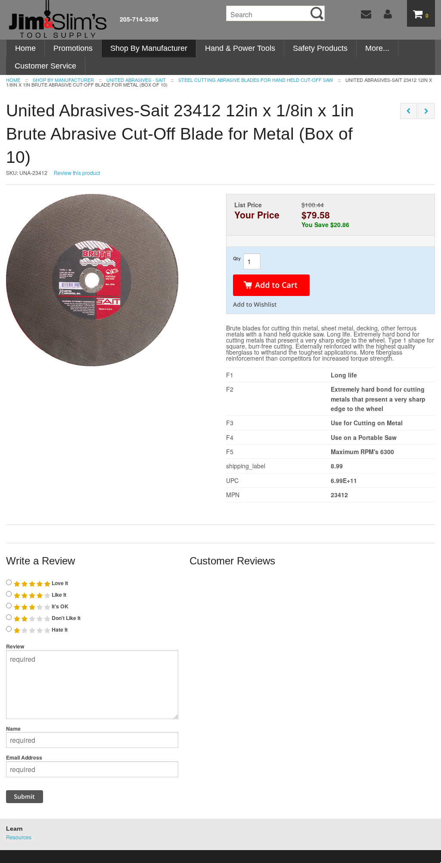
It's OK (59, 606)
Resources (18, 837)
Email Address (24, 757)
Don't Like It (65, 618)
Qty (237, 258)
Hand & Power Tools (240, 48)
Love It (59, 583)
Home (25, 48)
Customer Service (45, 66)
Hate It (59, 629)
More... (377, 48)
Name (13, 728)
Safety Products (320, 48)
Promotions (73, 48)
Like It (58, 594)
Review (15, 646)
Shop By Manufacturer (148, 48)
